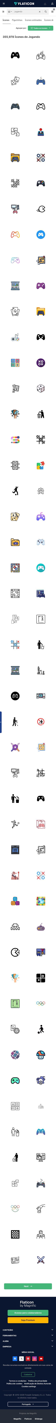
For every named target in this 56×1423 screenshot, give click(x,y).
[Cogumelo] (41, 1055)
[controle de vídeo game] (15, 106)
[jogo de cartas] (15, 414)
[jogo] (41, 286)
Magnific (17, 1419)
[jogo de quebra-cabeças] (41, 465)
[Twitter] (21, 1358)
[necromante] (41, 1080)
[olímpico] (15, 1208)
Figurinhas (17, 20)
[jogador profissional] (41, 952)
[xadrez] (41, 670)
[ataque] (41, 1260)
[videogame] (15, 1080)
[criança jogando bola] (41, 1029)
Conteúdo (8, 1330)
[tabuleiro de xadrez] (15, 1234)
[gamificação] (41, 491)
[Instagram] (34, 1358)
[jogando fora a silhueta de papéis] (15, 1157)
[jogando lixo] (41, 721)
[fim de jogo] (15, 850)
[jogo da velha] (41, 157)
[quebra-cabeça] (15, 1183)
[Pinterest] (28, 1358)
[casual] (41, 1157)
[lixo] (41, 414)
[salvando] (41, 644)
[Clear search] (40, 12)
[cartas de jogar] (15, 311)
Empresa (7, 1346)
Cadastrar (28, 1374)
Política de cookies (14, 1383)
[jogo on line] (15, 619)
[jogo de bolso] (41, 696)
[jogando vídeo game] (41, 183)
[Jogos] (41, 209)
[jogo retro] (15, 926)
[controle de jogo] (15, 55)
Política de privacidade (37, 1381)
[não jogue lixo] (15, 721)
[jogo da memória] (15, 362)
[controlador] (41, 55)
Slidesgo (38, 1419)
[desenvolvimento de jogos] (41, 593)
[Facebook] (15, 1358)
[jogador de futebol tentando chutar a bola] (15, 491)
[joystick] (41, 337)
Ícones (6, 20)
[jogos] (41, 81)
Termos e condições (17, 1381)
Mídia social (28, 1352)
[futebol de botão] (15, 465)
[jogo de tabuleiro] (41, 260)
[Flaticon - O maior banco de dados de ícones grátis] (24, 3)
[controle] (41, 568)
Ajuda (6, 1341)
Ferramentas (9, 1335)
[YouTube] (41, 1358)
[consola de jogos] (41, 516)
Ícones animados (33, 20)
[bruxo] (15, 875)
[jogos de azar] (15, 1029)
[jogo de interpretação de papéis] (15, 747)
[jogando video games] (15, 209)
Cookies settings (29, 1386)
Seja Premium (28, 1320)
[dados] (15, 81)
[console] (15, 696)
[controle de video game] (41, 132)
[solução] (15, 132)
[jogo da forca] (41, 619)
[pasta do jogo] (15, 157)
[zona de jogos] (41, 1106)
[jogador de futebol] (15, 824)
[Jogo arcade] (15, 286)
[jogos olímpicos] (41, 1003)
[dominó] (15, 516)
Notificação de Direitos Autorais (37, 1383)
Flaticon (28, 1419)
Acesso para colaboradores (28, 1312)
